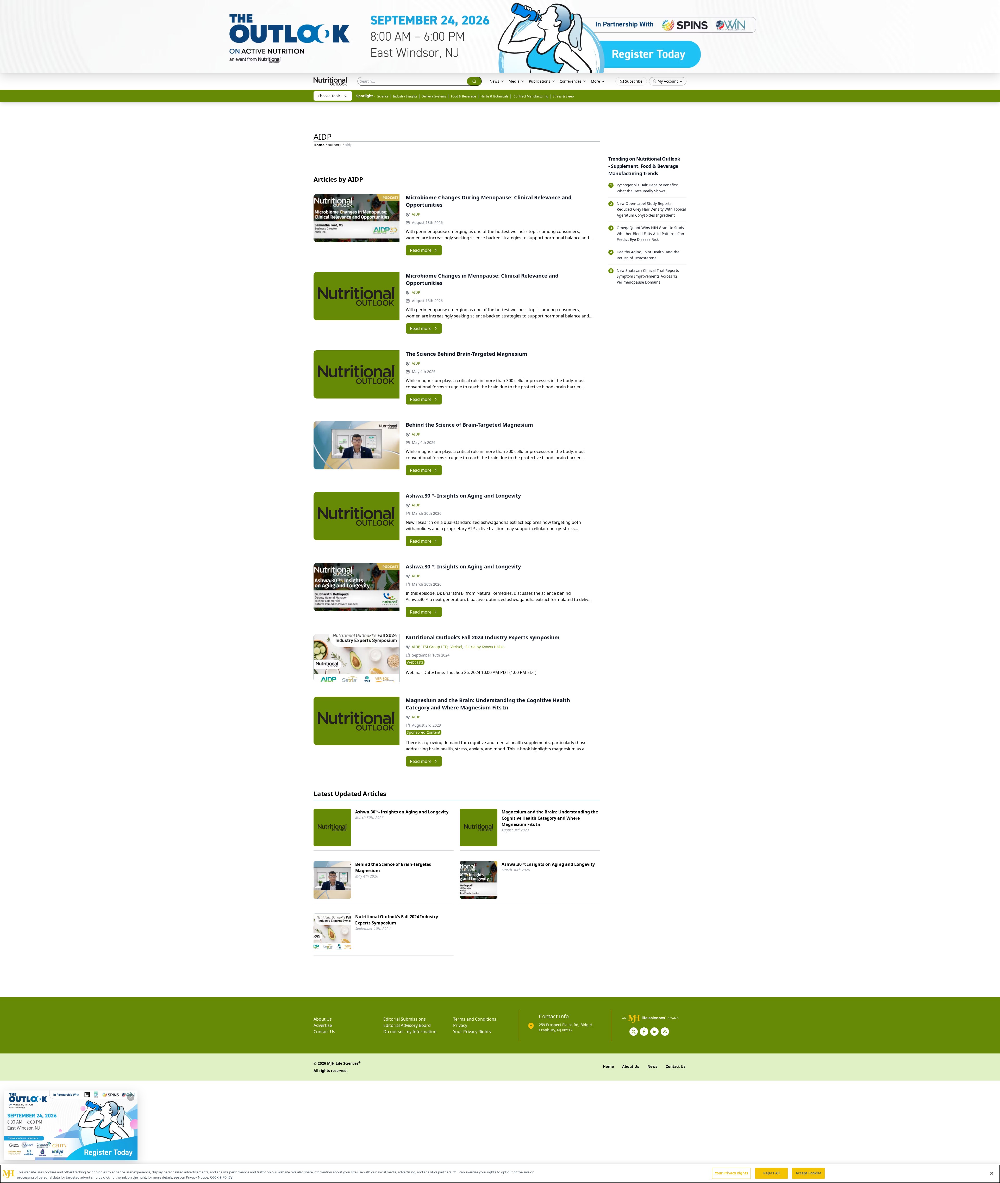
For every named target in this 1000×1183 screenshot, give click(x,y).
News (494, 81)
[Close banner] (993, 6)
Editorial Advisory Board (407, 1025)
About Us (323, 1019)
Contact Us (324, 1031)
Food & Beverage (463, 96)
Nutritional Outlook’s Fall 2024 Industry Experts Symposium (396, 920)
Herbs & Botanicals (494, 96)
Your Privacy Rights (472, 1031)
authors (334, 144)
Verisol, (457, 646)
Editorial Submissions (404, 1019)
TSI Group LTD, (435, 646)
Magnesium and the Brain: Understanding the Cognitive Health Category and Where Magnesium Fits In (550, 818)
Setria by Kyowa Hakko (484, 646)
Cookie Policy (221, 1177)
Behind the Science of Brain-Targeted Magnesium (393, 867)
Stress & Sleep (563, 96)
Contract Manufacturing (530, 96)
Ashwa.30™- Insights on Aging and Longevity (401, 812)
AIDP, (416, 646)
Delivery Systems (434, 96)
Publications (539, 81)
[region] (500, 1173)
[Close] (991, 1173)
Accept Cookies (809, 1173)
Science (383, 96)
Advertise (323, 1025)
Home (319, 144)
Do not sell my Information (409, 1031)
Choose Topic (329, 95)
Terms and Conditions (474, 1019)
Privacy (460, 1025)
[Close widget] (130, 1097)
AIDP (416, 214)
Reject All (771, 1173)
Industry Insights (405, 96)
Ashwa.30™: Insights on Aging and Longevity (548, 864)
